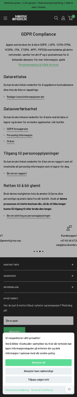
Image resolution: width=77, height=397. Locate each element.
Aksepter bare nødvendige (38, 371)
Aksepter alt (38, 362)
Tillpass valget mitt (38, 379)
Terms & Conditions (42, 389)
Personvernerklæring (17, 389)
